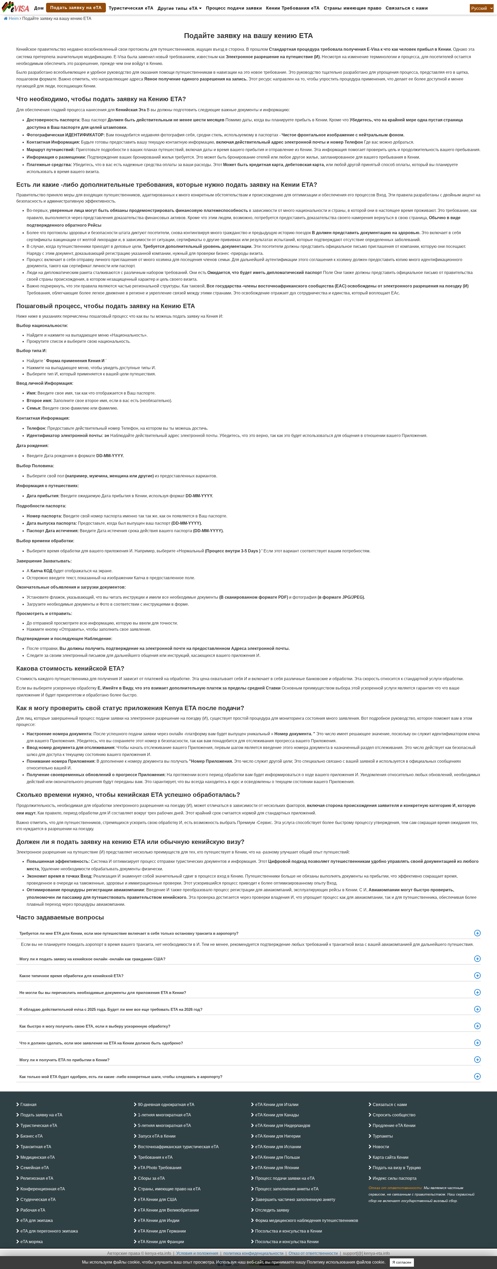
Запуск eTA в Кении (157, 1136)
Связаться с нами (407, 8)
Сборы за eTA (151, 1178)
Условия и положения (197, 1253)
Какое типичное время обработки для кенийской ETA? (71, 976)
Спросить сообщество (394, 1115)
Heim (13, 18)
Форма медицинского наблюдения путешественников (306, 1220)
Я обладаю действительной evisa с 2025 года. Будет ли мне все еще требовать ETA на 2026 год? (110, 1009)
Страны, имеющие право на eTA (169, 1189)
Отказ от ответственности (313, 1253)
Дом (39, 8)
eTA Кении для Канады (277, 1115)
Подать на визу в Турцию (397, 1168)
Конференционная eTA (42, 1189)
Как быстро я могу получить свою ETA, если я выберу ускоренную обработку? (94, 1026)
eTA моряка (31, 1242)
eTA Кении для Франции (161, 1242)
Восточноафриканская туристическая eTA (178, 1147)
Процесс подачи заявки (234, 8)
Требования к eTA (155, 1157)
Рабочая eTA (32, 1210)
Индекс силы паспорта (394, 1178)
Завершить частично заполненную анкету (295, 1199)
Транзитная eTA (35, 1147)
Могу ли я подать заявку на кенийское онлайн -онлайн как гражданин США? (92, 959)
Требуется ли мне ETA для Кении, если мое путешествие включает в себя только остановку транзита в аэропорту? (128, 933)
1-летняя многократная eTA (164, 1115)
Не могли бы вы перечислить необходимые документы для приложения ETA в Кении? (102, 992)
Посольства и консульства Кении (287, 1242)
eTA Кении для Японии (277, 1168)
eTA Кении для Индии (158, 1220)
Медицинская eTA (37, 1157)
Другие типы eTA (178, 8)
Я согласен (401, 1262)
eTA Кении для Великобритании (168, 1210)
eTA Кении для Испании (278, 1147)
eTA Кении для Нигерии (278, 1136)
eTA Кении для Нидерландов (282, 1125)
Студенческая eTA (38, 1199)
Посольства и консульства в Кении (288, 1231)
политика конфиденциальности (253, 1253)
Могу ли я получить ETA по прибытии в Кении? (64, 1060)
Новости (381, 1147)
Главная (28, 1104)
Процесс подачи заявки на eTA (285, 1178)
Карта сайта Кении (390, 1157)
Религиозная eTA (36, 1178)
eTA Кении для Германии (162, 1231)
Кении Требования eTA (293, 8)
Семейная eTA (34, 1168)
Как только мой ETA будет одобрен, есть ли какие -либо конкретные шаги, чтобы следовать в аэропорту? (120, 1076)
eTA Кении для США (157, 1199)
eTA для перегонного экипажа (49, 1231)
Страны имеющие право (353, 8)
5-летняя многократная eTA (164, 1125)
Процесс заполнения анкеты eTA (287, 1189)
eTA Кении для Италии (276, 1104)
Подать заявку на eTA (76, 7)
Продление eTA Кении (394, 1125)
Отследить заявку (272, 1210)
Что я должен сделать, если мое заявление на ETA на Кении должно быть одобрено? (101, 1043)
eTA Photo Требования (159, 1168)
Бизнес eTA (31, 1136)
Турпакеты (383, 1136)
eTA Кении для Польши (277, 1157)
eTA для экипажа (36, 1220)
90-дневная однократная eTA (166, 1104)
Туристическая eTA (131, 8)
